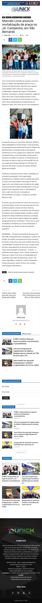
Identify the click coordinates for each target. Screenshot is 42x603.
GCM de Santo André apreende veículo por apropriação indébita (9, 295)
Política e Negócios (17, 17)
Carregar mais (20, 452)
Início (3, 14)
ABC (8, 14)
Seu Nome (5, 386)
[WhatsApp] (20, 40)
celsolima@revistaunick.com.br (21, 577)
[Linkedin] (24, 593)
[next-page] (6, 370)
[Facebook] (10, 40)
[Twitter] (15, 40)
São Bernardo (27, 17)
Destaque (8, 17)
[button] (3, 9)
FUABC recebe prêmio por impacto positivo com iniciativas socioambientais (26, 341)
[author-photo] (21, 314)
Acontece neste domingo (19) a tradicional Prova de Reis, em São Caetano (31, 295)
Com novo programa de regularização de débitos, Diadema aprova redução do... (26, 424)
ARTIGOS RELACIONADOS (11, 334)
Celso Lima (7, 35)
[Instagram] (21, 324)
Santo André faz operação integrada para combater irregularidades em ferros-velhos (26, 363)
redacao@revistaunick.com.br (21, 579)
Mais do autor (26, 334)
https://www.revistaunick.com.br (21, 320)
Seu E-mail (5, 392)
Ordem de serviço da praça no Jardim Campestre (21, 272)
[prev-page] (3, 370)
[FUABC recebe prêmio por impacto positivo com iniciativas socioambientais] (7, 341)
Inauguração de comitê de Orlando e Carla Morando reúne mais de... (30, 502)
